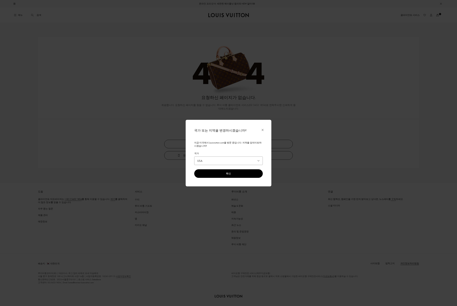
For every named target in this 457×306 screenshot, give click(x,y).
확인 (228, 173)
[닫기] (263, 130)
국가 (196, 153)
